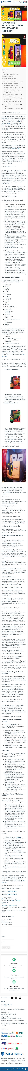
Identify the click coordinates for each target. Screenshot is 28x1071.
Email (3, 942)
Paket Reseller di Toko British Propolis (15, 97)
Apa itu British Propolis (9, 76)
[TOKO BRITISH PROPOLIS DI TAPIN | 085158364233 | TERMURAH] (14, 19)
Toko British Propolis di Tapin (10, 74)
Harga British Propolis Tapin (11, 89)
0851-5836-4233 (8, 1004)
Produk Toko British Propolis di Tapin (13, 81)
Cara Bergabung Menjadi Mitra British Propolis (13, 105)
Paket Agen (8, 99)
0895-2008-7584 (8, 1006)
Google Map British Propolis (9, 905)
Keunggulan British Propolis (11, 83)
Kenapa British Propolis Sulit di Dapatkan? (13, 91)
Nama (3, 936)
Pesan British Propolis (13, 149)
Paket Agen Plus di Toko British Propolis (13, 102)
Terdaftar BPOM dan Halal (12, 85)
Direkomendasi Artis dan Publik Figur (15, 87)
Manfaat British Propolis (10, 78)
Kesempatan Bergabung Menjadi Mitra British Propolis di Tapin (13, 95)
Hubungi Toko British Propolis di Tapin (13, 108)
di (2, 130)
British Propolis (12, 894)
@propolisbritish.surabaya (9, 899)
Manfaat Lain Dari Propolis (12, 80)
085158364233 (12, 891)
